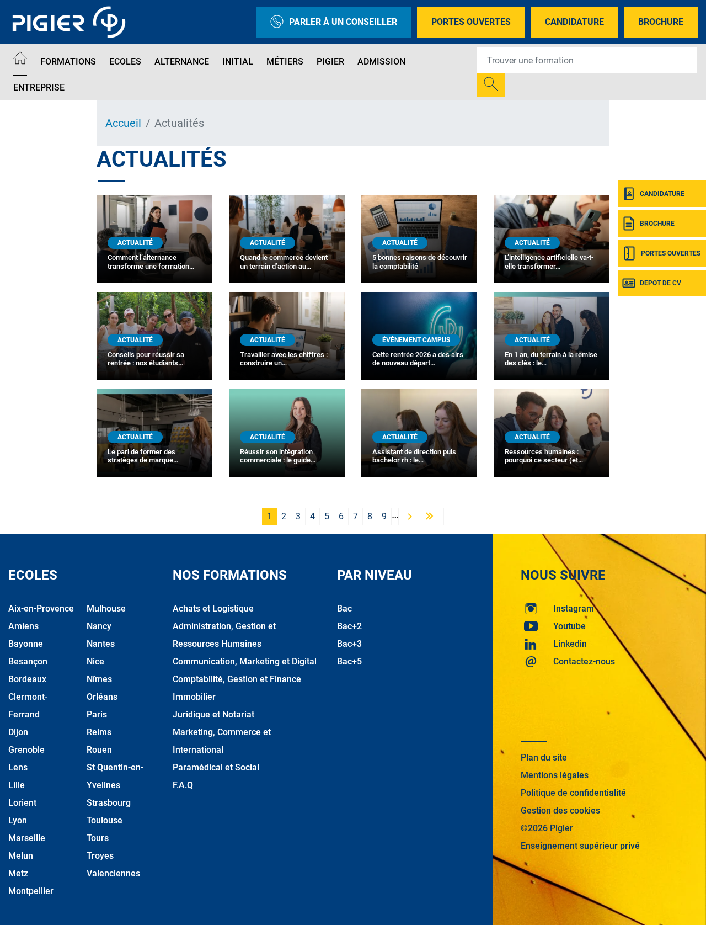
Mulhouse (106, 608)
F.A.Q (183, 785)
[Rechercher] (491, 85)
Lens (18, 767)
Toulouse (104, 820)
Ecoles (125, 61)
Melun (20, 855)
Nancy (99, 626)
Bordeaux (27, 679)
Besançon (27, 661)
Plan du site (544, 757)
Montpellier (31, 891)
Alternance (181, 61)
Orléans (102, 697)
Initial (237, 61)
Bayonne (25, 644)
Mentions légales (555, 775)
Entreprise (39, 87)
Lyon (17, 820)
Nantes (101, 644)
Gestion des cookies (560, 810)
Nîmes (99, 679)
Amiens (23, 626)
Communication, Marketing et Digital (245, 661)
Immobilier (194, 697)
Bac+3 (349, 644)
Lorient (22, 803)
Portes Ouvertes (471, 22)
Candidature (574, 22)
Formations (68, 61)
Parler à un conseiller (343, 22)
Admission (381, 61)
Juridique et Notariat (213, 714)
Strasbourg (109, 803)
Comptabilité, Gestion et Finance (237, 679)
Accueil (123, 123)
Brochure (660, 22)
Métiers (284, 61)
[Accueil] (20, 60)
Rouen (99, 750)
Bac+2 (349, 626)
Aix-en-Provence (41, 608)
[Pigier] (71, 22)
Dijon (18, 732)
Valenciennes (113, 873)
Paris (97, 714)
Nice (95, 661)
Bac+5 (349, 661)
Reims (99, 732)
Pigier (330, 61)
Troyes (100, 855)
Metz (18, 873)
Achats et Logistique (213, 608)
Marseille (26, 838)
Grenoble (26, 750)
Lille (16, 785)
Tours (98, 838)
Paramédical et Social (216, 767)
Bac (344, 608)
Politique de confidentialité (573, 793)
